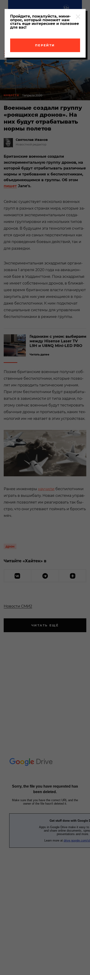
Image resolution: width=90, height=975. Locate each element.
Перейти (45, 45)
